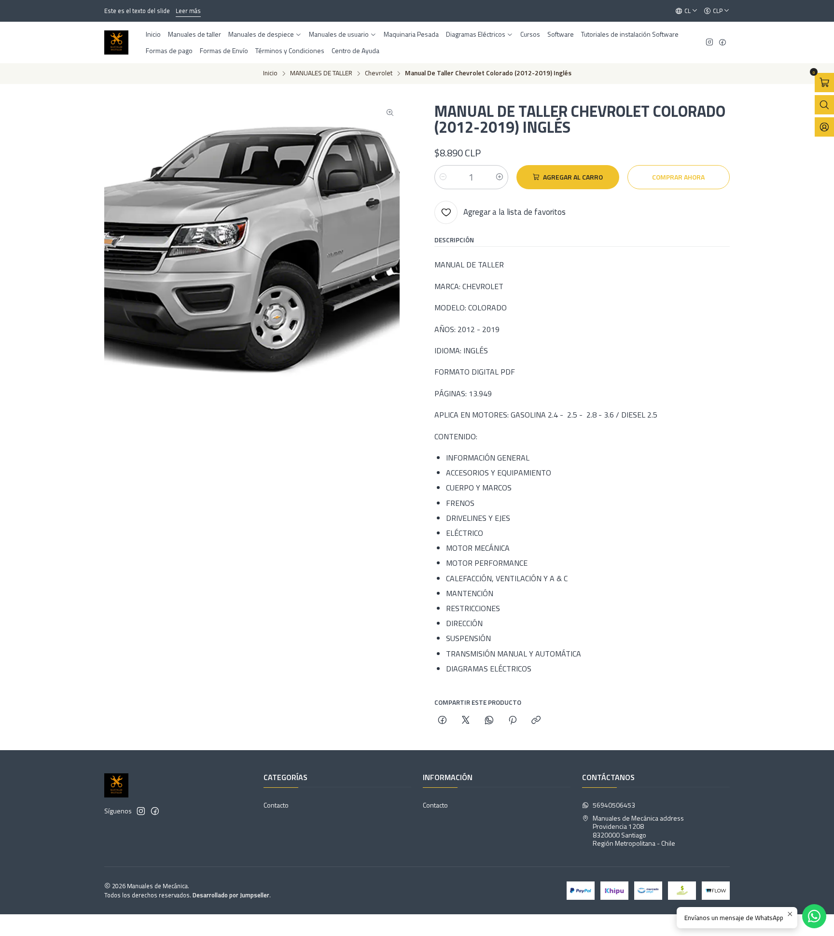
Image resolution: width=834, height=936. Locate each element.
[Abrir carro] (824, 82)
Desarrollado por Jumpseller (231, 895)
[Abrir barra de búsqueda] (824, 104)
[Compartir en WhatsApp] (489, 720)
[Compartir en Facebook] (442, 720)
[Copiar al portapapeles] (536, 720)
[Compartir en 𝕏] (466, 720)
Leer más (172, 10)
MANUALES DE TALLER (321, 73)
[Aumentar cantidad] (499, 177)
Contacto (276, 805)
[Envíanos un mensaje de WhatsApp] (814, 916)
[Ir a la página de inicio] (116, 42)
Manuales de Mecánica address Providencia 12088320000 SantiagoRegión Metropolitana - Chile (638, 831)
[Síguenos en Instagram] (709, 43)
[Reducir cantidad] (443, 177)
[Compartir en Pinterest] (512, 720)
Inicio (270, 73)
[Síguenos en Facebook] (722, 43)
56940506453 (614, 805)
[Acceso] (824, 127)
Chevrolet (378, 73)
